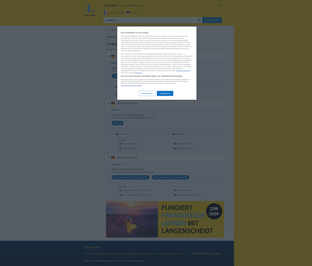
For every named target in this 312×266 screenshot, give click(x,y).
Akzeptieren (165, 93)
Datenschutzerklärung (183, 70)
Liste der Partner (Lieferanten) (131, 85)
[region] (156, 63)
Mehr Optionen (147, 93)
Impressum (138, 73)
